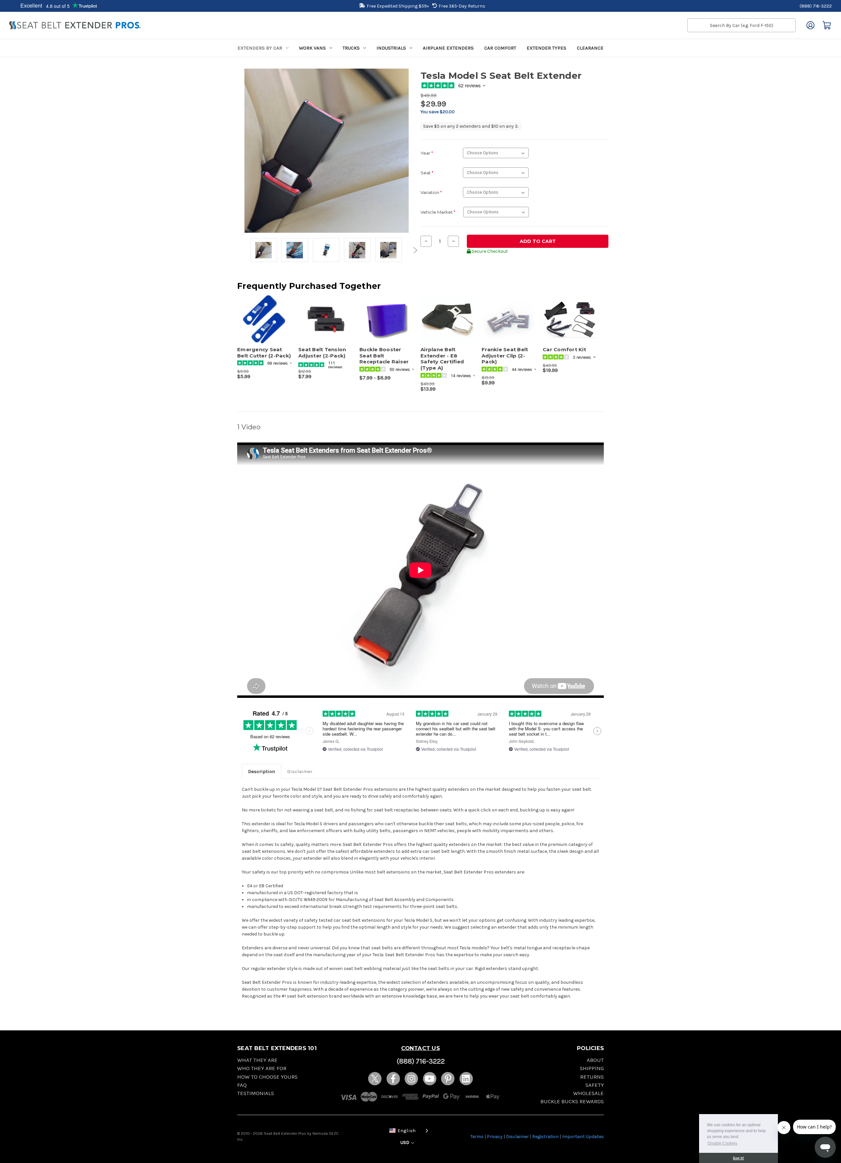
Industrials (391, 48)
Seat (426, 172)
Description (261, 771)
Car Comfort (500, 48)
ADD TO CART (264, 325)
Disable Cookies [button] (722, 1143)
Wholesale (588, 1093)
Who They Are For (261, 1068)
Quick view (261, 313)
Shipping (592, 1068)
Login (810, 25)
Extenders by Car (260, 48)
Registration (545, 1136)
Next (414, 250)
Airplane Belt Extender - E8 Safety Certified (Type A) (442, 359)
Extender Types (546, 48)
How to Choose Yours (267, 1077)
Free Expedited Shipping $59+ (398, 6)
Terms (477, 1136)
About (595, 1060)
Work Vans (312, 48)
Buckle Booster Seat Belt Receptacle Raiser (384, 356)
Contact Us (420, 1048)
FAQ (242, 1085)
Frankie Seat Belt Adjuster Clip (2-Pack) (505, 356)
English (407, 1130)
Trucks (351, 48)
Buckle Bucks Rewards (572, 1101)
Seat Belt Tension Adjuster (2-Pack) (322, 353)
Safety (594, 1085)
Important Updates (583, 1136)
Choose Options (325, 325)
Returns (592, 1077)
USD (405, 1142)
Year (426, 153)
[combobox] (407, 1130)
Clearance (590, 48)
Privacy (495, 1136)
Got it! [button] (738, 1158)
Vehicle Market (437, 212)
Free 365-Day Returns (462, 6)
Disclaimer (299, 771)
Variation (431, 192)
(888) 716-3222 (816, 6)
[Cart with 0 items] (827, 25)
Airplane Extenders (448, 48)
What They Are (257, 1060)
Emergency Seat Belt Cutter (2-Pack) (264, 353)
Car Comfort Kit (564, 350)
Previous (239, 250)
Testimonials (255, 1093)
